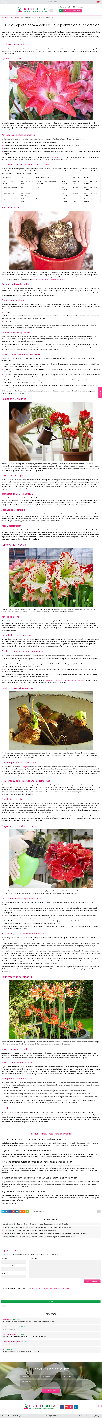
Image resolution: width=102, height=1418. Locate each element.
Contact (5, 2)
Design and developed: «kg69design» (89, 1416)
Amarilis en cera (55, 157)
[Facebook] (62, 1407)
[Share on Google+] (13, 1211)
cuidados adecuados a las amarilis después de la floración (64, 680)
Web (3, 1273)
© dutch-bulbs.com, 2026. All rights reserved (14, 1416)
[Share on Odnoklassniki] (20, 1211)
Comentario (33, 1258)
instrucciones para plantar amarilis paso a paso (48, 279)
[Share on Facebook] (3, 1211)
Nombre (4, 1258)
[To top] (99, 1211)
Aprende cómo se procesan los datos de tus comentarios (51, 1288)
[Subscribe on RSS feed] (24, 1211)
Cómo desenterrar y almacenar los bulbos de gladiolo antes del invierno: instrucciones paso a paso (37, 1227)
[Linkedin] (76, 1407)
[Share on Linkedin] (17, 1211)
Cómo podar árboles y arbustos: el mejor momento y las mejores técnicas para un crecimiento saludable (39, 1237)
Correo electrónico (8, 1266)
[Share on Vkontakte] (6, 1211)
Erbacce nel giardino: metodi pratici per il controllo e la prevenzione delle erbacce (30, 1230)
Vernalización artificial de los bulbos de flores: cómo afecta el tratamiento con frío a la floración (35, 1224)
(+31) (51, 2)
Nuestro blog (6, 1115)
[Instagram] (71, 1407)
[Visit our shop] (27, 1211)
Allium (4, 1306)
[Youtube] (67, 1407)
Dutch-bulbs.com (86, 1166)
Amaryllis (25, 767)
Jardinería (15, 17)
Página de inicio (6, 17)
